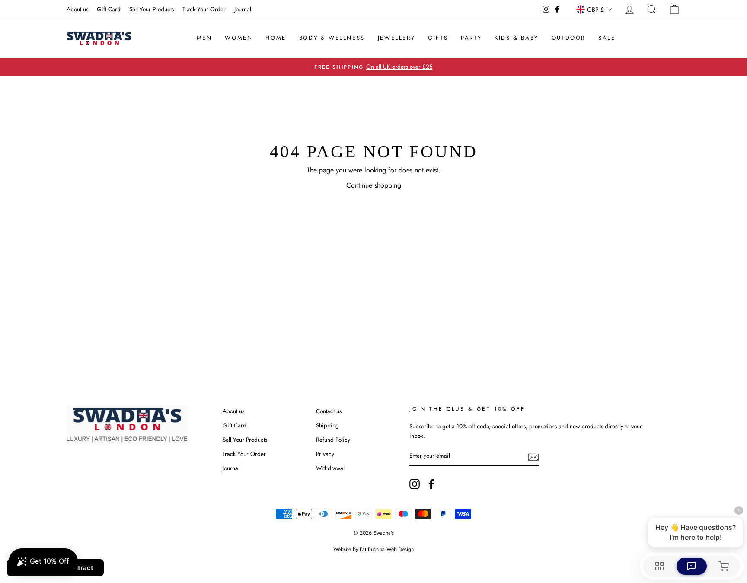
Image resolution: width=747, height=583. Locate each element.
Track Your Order (204, 9)
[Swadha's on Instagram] (414, 484)
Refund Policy (333, 439)
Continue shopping (373, 185)
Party (471, 38)
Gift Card (109, 9)
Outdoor (568, 38)
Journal (242, 9)
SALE (606, 38)
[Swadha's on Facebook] (431, 484)
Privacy (325, 453)
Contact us (329, 411)
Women (238, 38)
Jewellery (396, 38)
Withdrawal (330, 468)
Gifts (438, 38)
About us (77, 9)
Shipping (327, 425)
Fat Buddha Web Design (387, 549)
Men (204, 38)
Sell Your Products (151, 9)
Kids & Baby (517, 38)
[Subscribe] (533, 456)
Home (275, 38)
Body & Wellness (332, 38)
